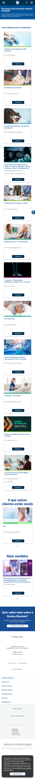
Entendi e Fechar (17, 774)
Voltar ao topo (18, 637)
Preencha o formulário (17, 626)
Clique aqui (15, 729)
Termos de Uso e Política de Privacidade (17, 744)
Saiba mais (18, 64)
